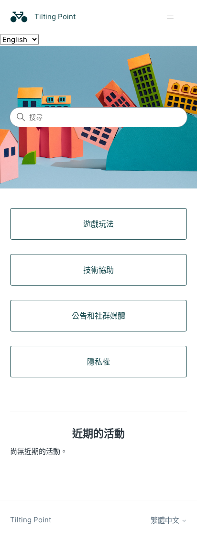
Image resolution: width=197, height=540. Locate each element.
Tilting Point (30, 519)
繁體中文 (166, 520)
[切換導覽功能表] (170, 17)
